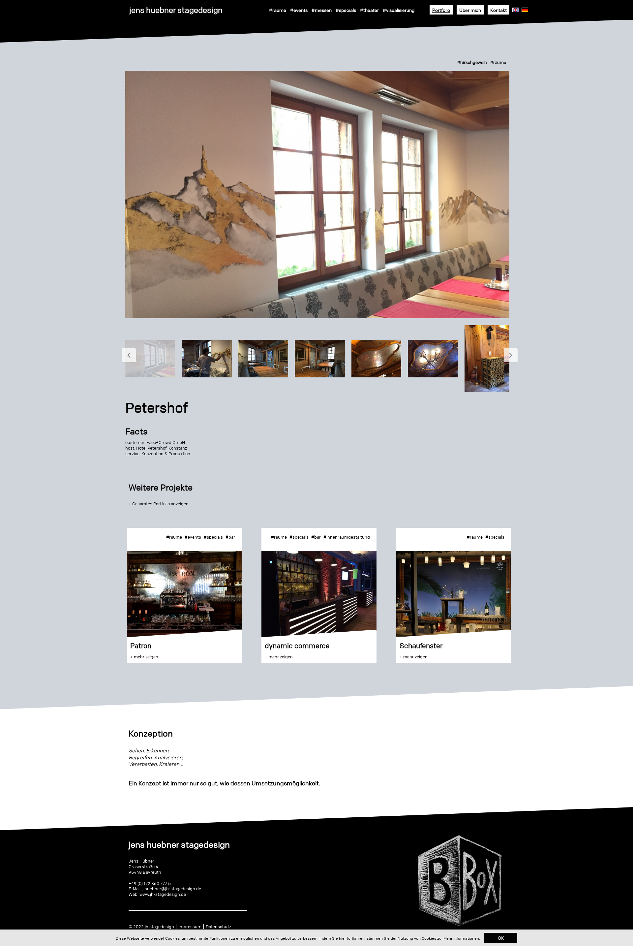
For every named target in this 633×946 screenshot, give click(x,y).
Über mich (470, 10)
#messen (322, 10)
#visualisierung (398, 10)
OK (501, 938)
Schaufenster (421, 645)
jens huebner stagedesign (176, 10)
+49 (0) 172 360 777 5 (150, 883)
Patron (140, 645)
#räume (277, 10)
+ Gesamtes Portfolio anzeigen (159, 503)
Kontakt (498, 10)
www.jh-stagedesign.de (162, 894)
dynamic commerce (297, 645)
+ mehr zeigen (144, 656)
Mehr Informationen (461, 938)
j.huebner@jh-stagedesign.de (171, 888)
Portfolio (441, 10)
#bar (230, 537)
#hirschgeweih (472, 62)
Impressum (189, 926)
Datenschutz (218, 926)
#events (299, 10)
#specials (346, 10)
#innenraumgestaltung (346, 537)
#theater (369, 10)
